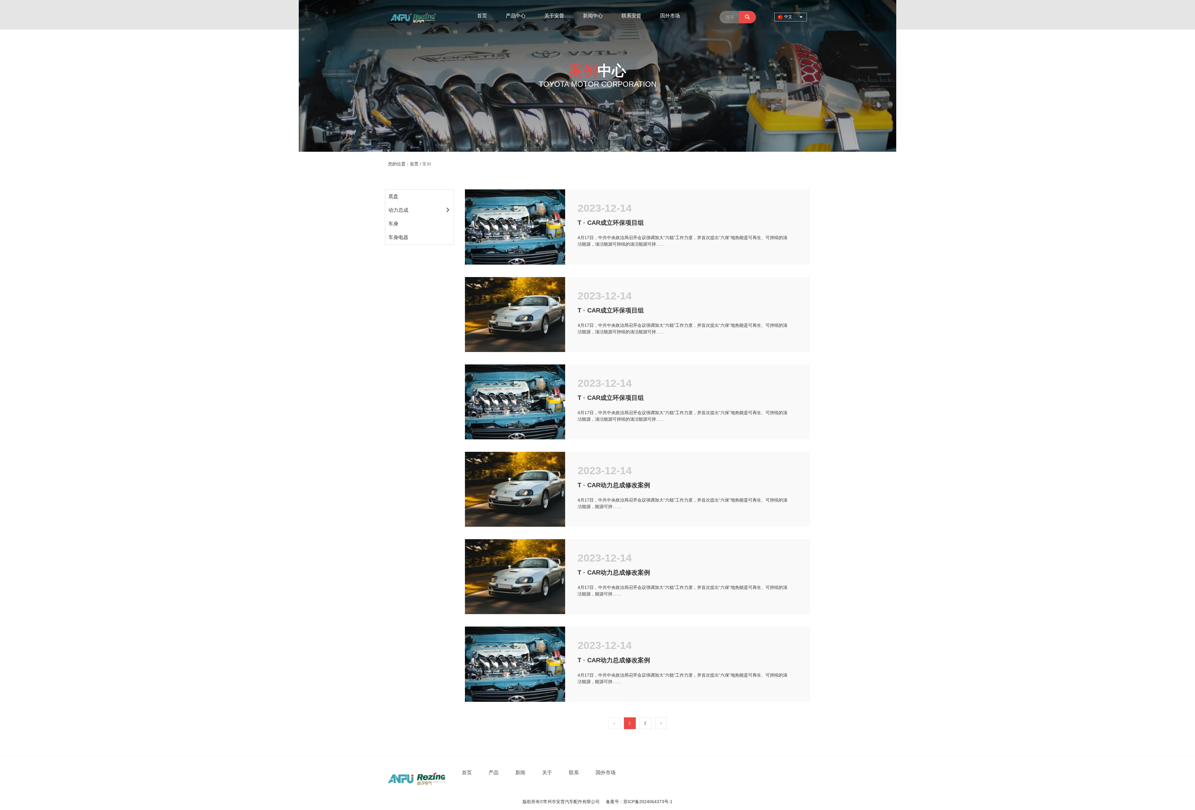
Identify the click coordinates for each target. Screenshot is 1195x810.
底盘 (393, 196)
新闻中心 (593, 15)
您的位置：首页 (404, 163)
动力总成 (398, 210)
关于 (547, 772)
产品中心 (516, 15)
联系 (574, 772)
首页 (482, 15)
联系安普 (631, 15)
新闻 (520, 772)
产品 (494, 772)
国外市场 (670, 15)
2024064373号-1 (655, 801)
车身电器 (398, 237)
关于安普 (554, 15)
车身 (393, 223)
